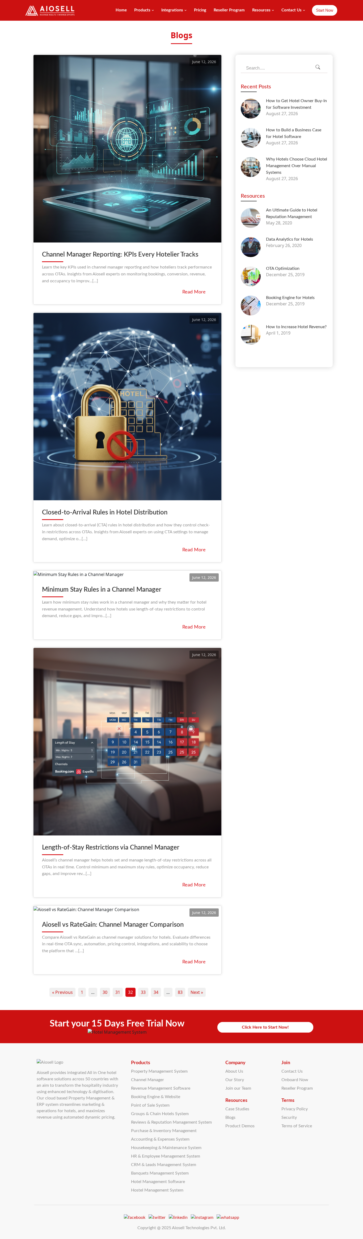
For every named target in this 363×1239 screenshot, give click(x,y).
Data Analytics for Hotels (289, 239)
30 (105, 992)
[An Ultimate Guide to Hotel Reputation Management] (251, 218)
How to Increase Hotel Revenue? (296, 327)
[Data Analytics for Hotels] (251, 247)
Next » (197, 992)
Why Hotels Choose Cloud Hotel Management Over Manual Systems (296, 166)
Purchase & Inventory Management (164, 1131)
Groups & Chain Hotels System (160, 1114)
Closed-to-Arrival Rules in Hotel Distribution (104, 512)
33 (143, 992)
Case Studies (237, 1109)
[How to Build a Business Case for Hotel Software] (251, 138)
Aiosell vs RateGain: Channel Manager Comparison (113, 925)
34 (156, 992)
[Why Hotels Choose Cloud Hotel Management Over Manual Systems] (251, 167)
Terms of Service (296, 1126)
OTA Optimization (282, 268)
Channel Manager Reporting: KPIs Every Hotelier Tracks (120, 255)
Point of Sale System (150, 1105)
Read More (194, 292)
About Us (234, 1071)
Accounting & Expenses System (160, 1139)
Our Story (234, 1080)
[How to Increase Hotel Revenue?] (251, 335)
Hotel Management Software (158, 1182)
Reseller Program (229, 10)
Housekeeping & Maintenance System (166, 1148)
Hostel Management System (157, 1190)
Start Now (324, 10)
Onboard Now (294, 1080)
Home (121, 10)
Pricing (200, 10)
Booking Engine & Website (155, 1097)
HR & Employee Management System (165, 1156)
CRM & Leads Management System (163, 1165)
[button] (153, 10)
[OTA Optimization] (251, 276)
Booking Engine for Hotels (290, 298)
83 (180, 992)
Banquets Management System (160, 1173)
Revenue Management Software (160, 1088)
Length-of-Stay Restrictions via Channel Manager (110, 847)
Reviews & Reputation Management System (171, 1122)
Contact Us (292, 1071)
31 (117, 992)
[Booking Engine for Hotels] (251, 305)
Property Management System (159, 1071)
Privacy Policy (294, 1109)
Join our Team (238, 1088)
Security (289, 1117)
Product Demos (240, 1126)
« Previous (62, 992)
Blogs (230, 1117)
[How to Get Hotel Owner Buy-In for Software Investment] (251, 109)
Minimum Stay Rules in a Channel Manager (101, 590)
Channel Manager (147, 1080)
